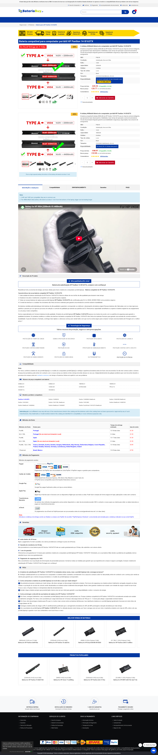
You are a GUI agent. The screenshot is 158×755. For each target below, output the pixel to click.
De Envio (86, 5)
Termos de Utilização (26, 725)
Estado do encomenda (57, 722)
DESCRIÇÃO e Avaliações (30, 188)
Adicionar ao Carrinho (106, 98)
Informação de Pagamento (89, 722)
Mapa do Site (117, 728)
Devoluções (85, 728)
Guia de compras (56, 720)
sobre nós (125, 5)
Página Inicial (23, 25)
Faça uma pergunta (87, 102)
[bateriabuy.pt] (31, 13)
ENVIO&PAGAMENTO (79, 187)
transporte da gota (87, 725)
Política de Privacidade (26, 728)
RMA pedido (54, 728)
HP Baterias (31, 25)
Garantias (103, 187)
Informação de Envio (87, 720)
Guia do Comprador (74, 5)
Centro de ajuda (118, 720)
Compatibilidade (54, 187)
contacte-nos (134, 5)
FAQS (127, 187)
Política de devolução (57, 725)
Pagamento (95, 5)
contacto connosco (43, 375)
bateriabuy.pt (50, 753)
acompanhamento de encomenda (110, 5)
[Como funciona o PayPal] (110, 742)
